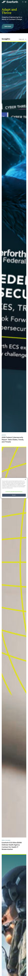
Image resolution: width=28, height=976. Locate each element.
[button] (25, 2)
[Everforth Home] (10, 2)
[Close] (25, 479)
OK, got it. (14, 495)
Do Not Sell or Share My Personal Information (14, 491)
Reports (4, 435)
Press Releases (6, 840)
